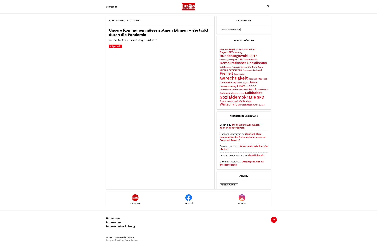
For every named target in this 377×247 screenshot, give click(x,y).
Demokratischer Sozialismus (243, 63)
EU (249, 66)
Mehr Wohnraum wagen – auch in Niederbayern (241, 126)
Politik (252, 89)
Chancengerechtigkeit (228, 60)
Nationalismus (225, 90)
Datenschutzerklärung (120, 226)
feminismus (235, 69)
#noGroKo (224, 49)
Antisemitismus (242, 49)
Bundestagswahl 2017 (238, 56)
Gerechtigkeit (234, 78)
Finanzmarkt (248, 70)
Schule (241, 93)
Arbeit (252, 49)
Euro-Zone (257, 67)
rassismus (263, 89)
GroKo (239, 83)
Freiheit (226, 73)
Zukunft (262, 105)
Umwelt (230, 101)
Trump (223, 101)
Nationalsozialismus (240, 90)
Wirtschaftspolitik (248, 104)
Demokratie (250, 59)
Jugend (245, 83)
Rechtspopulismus (229, 93)
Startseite (111, 6)
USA (236, 101)
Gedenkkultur (239, 74)
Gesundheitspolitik (257, 79)
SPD (260, 97)
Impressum (113, 222)
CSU (240, 59)
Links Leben (246, 86)
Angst (232, 49)
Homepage (113, 218)
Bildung (238, 52)
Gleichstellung (228, 82)
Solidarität (253, 93)
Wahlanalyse (245, 101)
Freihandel (257, 70)
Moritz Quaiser (131, 240)
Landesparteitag (228, 86)
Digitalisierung (225, 67)
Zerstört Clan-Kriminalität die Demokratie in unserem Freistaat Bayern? (243, 137)
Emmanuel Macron (239, 67)
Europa (224, 69)
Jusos (253, 82)
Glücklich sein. (256, 155)
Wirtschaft (228, 104)
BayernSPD (227, 52)
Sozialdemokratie (238, 97)
